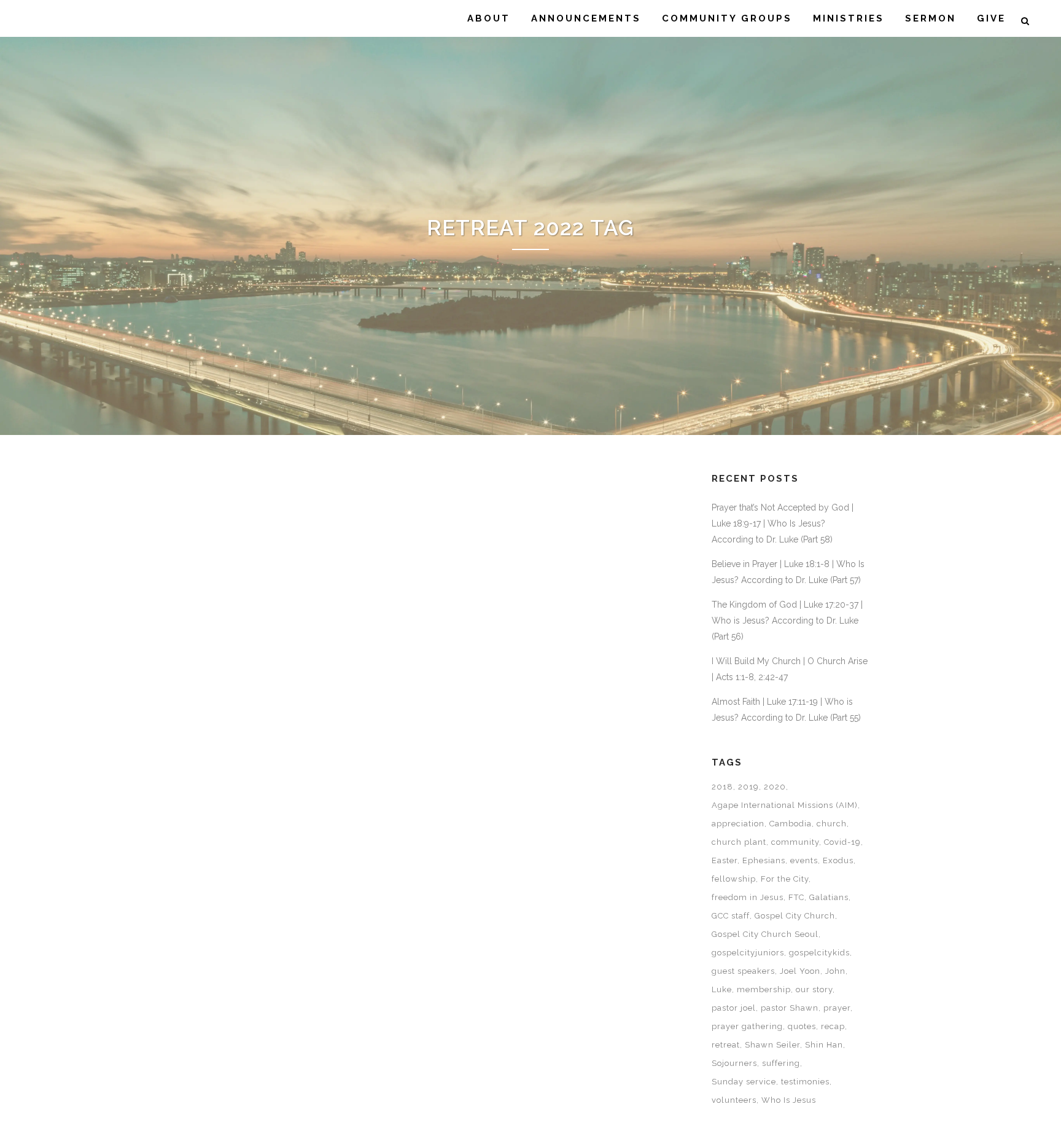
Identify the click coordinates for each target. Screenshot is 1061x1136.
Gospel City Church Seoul (765, 934)
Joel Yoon (800, 971)
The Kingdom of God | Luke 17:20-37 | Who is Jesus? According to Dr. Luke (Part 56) (787, 620)
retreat (726, 1044)
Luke (722, 989)
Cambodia (790, 823)
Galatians (829, 897)
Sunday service (744, 1081)
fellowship (734, 878)
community (795, 842)
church (832, 823)
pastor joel (734, 1008)
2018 (722, 786)
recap (833, 1026)
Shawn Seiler (772, 1044)
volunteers (734, 1100)
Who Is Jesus (788, 1100)
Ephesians (763, 860)
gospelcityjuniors (748, 952)
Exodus (838, 860)
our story (814, 989)
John (835, 971)
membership (764, 989)
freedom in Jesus (747, 897)
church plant (739, 842)
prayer (836, 1008)
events (804, 860)
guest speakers (743, 971)
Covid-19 (842, 842)
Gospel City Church (795, 915)
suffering (781, 1063)
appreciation (738, 823)
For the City (785, 878)
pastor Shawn (789, 1008)
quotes (802, 1026)
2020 (775, 786)
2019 (748, 786)
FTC (796, 897)
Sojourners (734, 1063)
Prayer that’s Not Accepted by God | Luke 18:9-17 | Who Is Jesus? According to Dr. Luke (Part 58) (782, 523)
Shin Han (824, 1044)
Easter (724, 860)
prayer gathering (747, 1026)
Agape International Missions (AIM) (785, 805)
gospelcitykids (819, 952)
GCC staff (731, 915)
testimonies (805, 1081)
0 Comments (303, 799)
